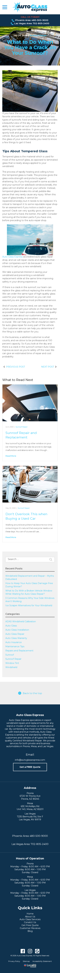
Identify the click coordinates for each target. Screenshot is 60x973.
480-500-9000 (39, 835)
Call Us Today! (30, 17)
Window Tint (12, 663)
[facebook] (23, 951)
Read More (11, 456)
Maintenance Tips (14, 646)
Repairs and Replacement (19, 650)
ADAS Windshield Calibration (20, 621)
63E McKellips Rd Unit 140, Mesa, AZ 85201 (30, 808)
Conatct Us (30, 922)
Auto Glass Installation (17, 629)
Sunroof (9, 654)
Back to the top (32, 693)
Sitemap (26, 961)
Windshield (11, 667)
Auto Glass (11, 625)
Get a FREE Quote (30, 767)
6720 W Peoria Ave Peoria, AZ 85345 (30, 797)
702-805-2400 (39, 844)
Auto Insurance (13, 642)
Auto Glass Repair (14, 634)
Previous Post (15, 366)
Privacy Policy (14, 961)
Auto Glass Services (30, 919)
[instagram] (30, 951)
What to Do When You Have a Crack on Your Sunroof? (30, 47)
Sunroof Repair (38, 35)
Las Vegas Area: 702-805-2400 (31, 23)
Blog (30, 931)
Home (30, 913)
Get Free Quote (30, 925)
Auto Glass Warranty (16, 638)
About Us (30, 916)
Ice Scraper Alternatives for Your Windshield (28, 605)
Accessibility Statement (42, 961)
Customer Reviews (30, 928)
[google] (37, 951)
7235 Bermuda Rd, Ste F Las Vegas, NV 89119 (30, 818)
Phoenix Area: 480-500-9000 (31, 20)
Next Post (47, 366)
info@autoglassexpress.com (30, 759)
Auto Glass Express (12, 256)
